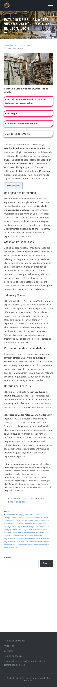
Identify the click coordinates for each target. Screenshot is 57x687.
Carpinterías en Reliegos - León (28, 526)
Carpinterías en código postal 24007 (19, 514)
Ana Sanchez (28, 45)
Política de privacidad (14, 640)
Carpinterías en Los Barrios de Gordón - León (21, 520)
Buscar (7, 557)
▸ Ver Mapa (11, 113)
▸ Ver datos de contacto (17, 133)
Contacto (8, 650)
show (18, 185)
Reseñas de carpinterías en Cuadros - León (33, 532)
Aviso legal (9, 645)
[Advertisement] (28, 603)
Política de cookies (13, 655)
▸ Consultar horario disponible (21, 123)
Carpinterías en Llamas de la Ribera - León (32, 517)
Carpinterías (11, 511)
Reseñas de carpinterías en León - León (18, 535)
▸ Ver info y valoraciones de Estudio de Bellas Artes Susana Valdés (25, 101)
